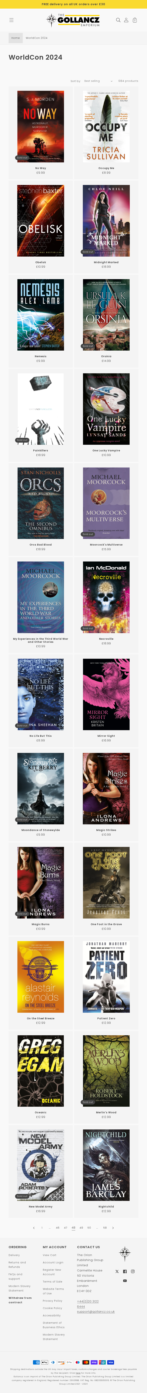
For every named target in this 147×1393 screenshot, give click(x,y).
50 (89, 1228)
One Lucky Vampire (106, 450)
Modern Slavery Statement (20, 1288)
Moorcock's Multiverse (106, 544)
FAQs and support (15, 1277)
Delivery (14, 1255)
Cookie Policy (52, 1308)
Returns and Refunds (17, 1265)
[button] (11, 20)
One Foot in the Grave (106, 924)
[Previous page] (34, 1228)
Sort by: (76, 81)
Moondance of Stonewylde (41, 830)
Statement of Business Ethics (54, 1325)
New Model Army (40, 1206)
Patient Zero (106, 1018)
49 (81, 1228)
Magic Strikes (106, 830)
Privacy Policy (52, 1301)
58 (105, 1228)
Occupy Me (106, 168)
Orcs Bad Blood (41, 544)
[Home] (73, 20)
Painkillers (40, 450)
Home (15, 38)
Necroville (106, 638)
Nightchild (106, 1206)
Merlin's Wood (106, 1112)
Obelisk (40, 262)
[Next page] (113, 1228)
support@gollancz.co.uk (96, 1312)
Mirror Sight (106, 736)
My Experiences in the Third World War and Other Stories (40, 640)
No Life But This (41, 736)
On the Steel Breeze (40, 1018)
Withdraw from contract (20, 1300)
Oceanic (41, 1112)
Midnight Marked (106, 262)
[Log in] (126, 20)
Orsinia (106, 356)
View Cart (49, 1255)
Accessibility (52, 1315)
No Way (40, 168)
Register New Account (52, 1272)
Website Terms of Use (53, 1291)
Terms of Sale (52, 1281)
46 (58, 1228)
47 (65, 1228)
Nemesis (41, 356)
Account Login (53, 1262)
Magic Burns (41, 924)
